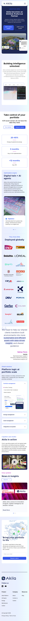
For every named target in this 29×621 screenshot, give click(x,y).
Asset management (8, 420)
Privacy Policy (5, 615)
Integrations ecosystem (9, 426)
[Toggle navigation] (25, 3)
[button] (13, 229)
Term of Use (13, 615)
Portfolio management (9, 383)
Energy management (8, 414)
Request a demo (14, 558)
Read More (6, 510)
